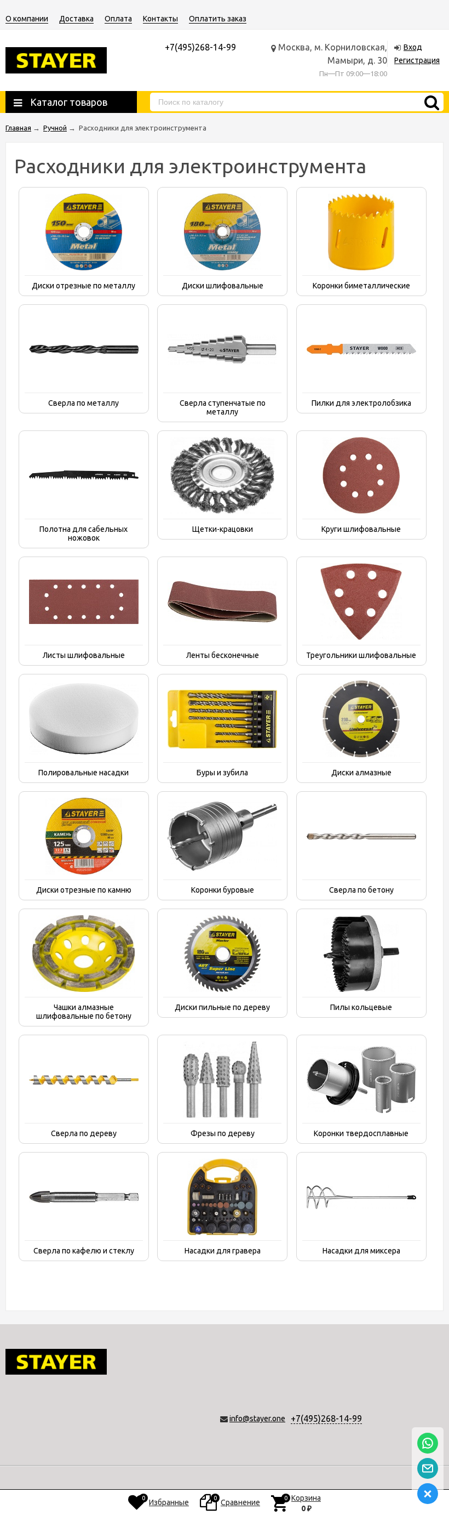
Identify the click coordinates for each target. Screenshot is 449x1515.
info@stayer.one (257, 1418)
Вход (413, 47)
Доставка (76, 18)
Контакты (160, 18)
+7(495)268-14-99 (326, 1418)
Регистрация (417, 60)
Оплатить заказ (217, 18)
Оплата (118, 18)
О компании (26, 18)
